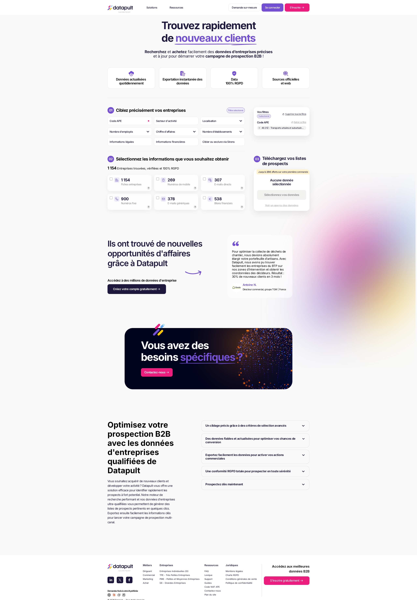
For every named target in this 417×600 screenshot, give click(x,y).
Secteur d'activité (166, 121)
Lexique (208, 575)
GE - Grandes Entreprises (173, 583)
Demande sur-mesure (244, 7)
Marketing (148, 579)
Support (208, 579)
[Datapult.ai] (120, 9)
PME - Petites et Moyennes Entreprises (180, 579)
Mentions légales (234, 571)
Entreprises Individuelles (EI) (174, 571)
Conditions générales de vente (241, 579)
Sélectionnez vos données (281, 195)
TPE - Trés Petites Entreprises (175, 575)
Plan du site (210, 594)
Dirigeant (147, 571)
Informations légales (122, 141)
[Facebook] (129, 580)
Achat (146, 583)
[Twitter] (120, 580)
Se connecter (272, 7)
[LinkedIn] (111, 580)
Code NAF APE (212, 586)
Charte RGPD (232, 575)
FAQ (206, 571)
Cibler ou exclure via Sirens (218, 141)
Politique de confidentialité (239, 583)
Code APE (116, 121)
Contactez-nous (212, 590)
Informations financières (170, 141)
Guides (208, 583)
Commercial (149, 575)
